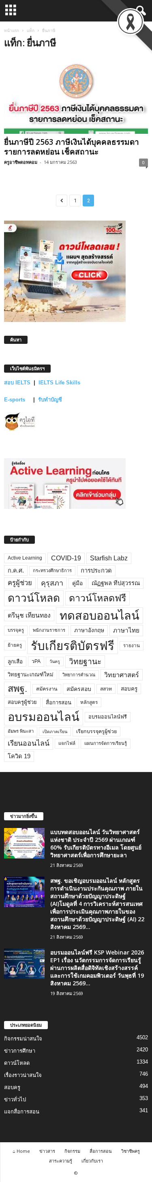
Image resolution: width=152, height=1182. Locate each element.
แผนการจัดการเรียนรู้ (105, 743)
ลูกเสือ (15, 662)
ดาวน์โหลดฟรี (97, 598)
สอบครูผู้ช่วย (22, 702)
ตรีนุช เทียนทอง (29, 615)
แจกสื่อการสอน (21, 1112)
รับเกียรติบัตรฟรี (72, 645)
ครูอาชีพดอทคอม (20, 162)
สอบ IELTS (17, 383)
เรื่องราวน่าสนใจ (23, 1075)
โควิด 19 (19, 756)
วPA (36, 661)
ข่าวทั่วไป (15, 1099)
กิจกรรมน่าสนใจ (23, 1039)
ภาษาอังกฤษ (89, 630)
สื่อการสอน (58, 702)
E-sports (15, 400)
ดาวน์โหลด (34, 598)
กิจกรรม (72, 1151)
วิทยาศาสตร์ (121, 674)
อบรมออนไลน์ (43, 716)
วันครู (54, 661)
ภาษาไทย (126, 630)
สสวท (106, 689)
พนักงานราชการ (49, 630)
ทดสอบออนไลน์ (99, 615)
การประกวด (96, 570)
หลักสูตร (89, 702)
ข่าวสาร (47, 1151)
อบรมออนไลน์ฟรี (107, 717)
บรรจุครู (16, 630)
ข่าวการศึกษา (19, 1051)
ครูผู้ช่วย (20, 583)
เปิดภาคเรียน (55, 731)
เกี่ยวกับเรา (92, 1161)
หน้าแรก (11, 30)
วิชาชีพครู (130, 1151)
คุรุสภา (52, 583)
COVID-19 (66, 558)
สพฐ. (17, 688)
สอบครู (129, 689)
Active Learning (25, 558)
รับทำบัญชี (50, 400)
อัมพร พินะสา (21, 731)
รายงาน (131, 645)
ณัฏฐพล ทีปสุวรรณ (116, 583)
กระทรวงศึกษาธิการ (52, 570)
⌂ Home (21, 1151)
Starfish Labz (109, 558)
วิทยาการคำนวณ (78, 674)
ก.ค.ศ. (16, 570)
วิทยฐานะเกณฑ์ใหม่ (31, 674)
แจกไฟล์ (66, 743)
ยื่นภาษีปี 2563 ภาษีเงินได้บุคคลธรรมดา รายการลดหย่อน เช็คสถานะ (71, 147)
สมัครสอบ (78, 689)
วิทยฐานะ (85, 661)
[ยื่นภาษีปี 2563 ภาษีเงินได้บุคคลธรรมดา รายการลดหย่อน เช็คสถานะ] (76, 95)
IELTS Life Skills (59, 383)
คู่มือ (77, 583)
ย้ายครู (15, 645)
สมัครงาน (47, 689)
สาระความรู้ (60, 1161)
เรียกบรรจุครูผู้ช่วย (96, 731)
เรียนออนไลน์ (28, 743)
